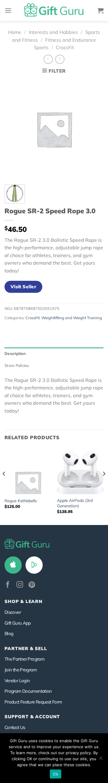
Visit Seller (23, 287)
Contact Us (14, 727)
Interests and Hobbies (53, 32)
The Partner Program (24, 659)
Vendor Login (17, 680)
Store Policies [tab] (16, 365)
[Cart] (101, 10)
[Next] (104, 486)
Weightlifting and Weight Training (71, 317)
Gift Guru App (17, 623)
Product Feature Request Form (33, 702)
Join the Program (20, 670)
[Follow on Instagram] (19, 585)
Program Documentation (28, 691)
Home (14, 32)
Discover (12, 612)
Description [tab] (15, 353)
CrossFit (65, 47)
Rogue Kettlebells (20, 500)
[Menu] (8, 10)
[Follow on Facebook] (7, 585)
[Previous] (4, 486)
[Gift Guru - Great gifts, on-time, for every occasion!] (54, 10)
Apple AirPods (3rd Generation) (75, 503)
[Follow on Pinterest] (31, 585)
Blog (8, 633)
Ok (55, 774)
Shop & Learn (23, 601)
